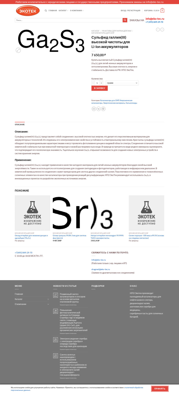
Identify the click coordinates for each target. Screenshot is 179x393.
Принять (159, 388)
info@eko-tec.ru (155, 1)
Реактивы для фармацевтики (116, 31)
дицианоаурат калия (140, 303)
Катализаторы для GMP (102, 33)
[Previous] (15, 221)
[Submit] (125, 20)
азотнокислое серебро (141, 306)
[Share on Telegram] (103, 109)
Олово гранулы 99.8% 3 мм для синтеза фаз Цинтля (69, 236)
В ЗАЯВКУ (99, 88)
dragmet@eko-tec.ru (100, 269)
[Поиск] (46, 10)
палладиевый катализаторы (143, 296)
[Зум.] (18, 50)
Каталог (63, 10)
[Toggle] (48, 299)
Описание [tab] (20, 124)
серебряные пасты (139, 313)
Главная (53, 10)
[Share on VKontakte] (98, 109)
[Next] (164, 221)
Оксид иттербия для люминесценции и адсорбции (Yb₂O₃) (31, 236)
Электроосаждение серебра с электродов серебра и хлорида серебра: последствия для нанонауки (73, 342)
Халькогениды (131, 103)
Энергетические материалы (114, 103)
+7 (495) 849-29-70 (154, 22)
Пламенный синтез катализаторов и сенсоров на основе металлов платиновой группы (72, 298)
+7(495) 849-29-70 (23, 252)
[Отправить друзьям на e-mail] (94, 109)
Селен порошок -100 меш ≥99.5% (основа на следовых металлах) (146, 236)
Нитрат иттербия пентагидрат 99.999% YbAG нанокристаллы (107, 236)
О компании (76, 10)
